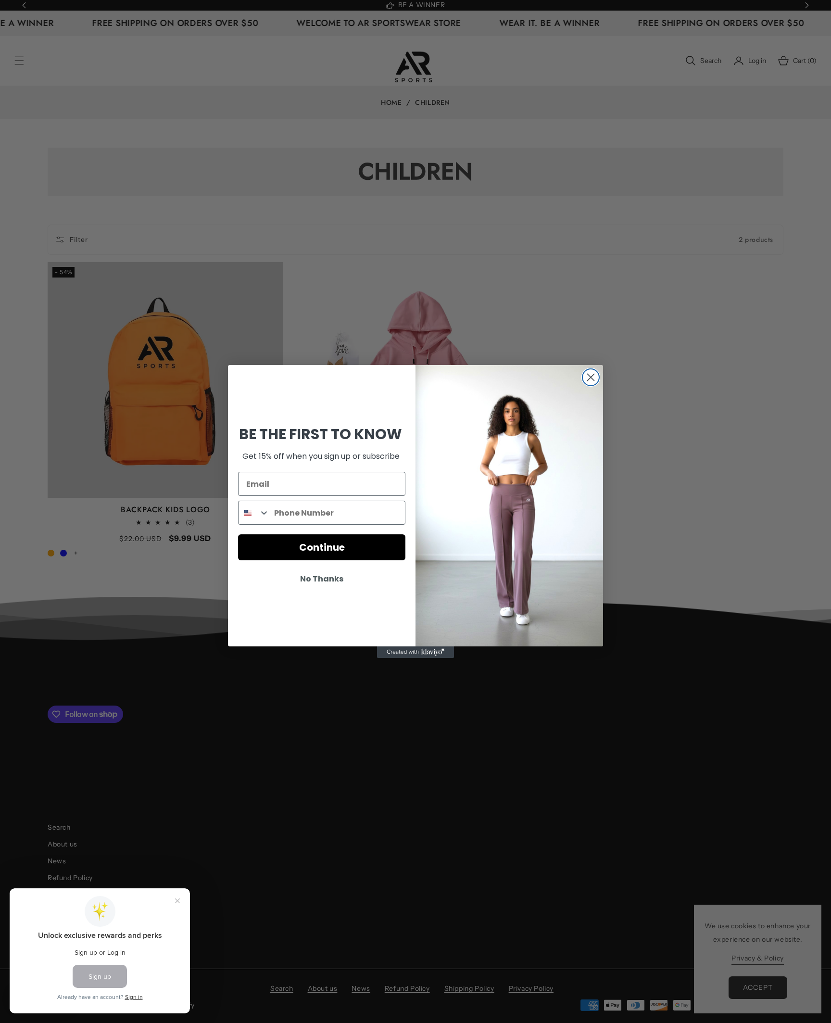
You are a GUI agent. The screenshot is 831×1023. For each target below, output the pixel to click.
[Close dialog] (590, 377)
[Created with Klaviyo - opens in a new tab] (415, 652)
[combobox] (254, 512)
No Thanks (321, 578)
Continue (322, 547)
